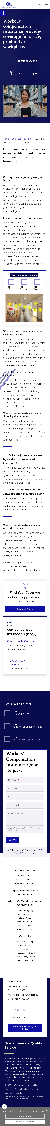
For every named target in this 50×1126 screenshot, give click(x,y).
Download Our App (25, 941)
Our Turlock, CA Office (21, 641)
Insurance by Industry (25, 883)
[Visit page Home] (9, 4)
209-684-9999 (17, 660)
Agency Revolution (22, 1089)
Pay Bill (25, 949)
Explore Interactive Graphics (25, 890)
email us (31, 853)
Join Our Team (25, 918)
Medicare (25, 887)
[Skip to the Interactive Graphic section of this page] (24, 73)
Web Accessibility (25, 960)
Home (6, 138)
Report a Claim (25, 945)
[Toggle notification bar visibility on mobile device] (4, 1106)
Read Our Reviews (25, 921)
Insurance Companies (25, 925)
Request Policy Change (25, 956)
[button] (3, 13)
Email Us (15, 664)
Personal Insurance (25, 875)
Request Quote (25, 894)
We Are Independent (25, 929)
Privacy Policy (19, 1093)
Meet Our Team (25, 914)
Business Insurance (22, 138)
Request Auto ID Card (25, 953)
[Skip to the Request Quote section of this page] (24, 60)
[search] (33, 4)
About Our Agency (25, 910)
